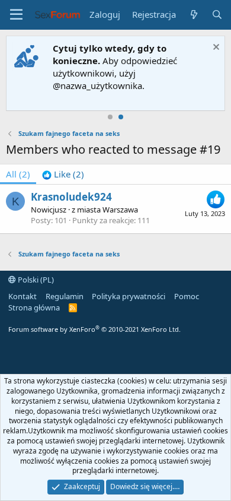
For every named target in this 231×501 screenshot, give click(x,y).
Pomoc (186, 296)
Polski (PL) (35, 279)
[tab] (63, 174)
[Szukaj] (217, 15)
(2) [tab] (18, 174)
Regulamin (65, 296)
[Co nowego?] (193, 15)
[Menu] (16, 15)
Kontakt (22, 296)
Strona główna (34, 307)
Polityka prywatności (128, 296)
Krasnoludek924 (71, 197)
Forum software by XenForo (94, 329)
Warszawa (120, 209)
